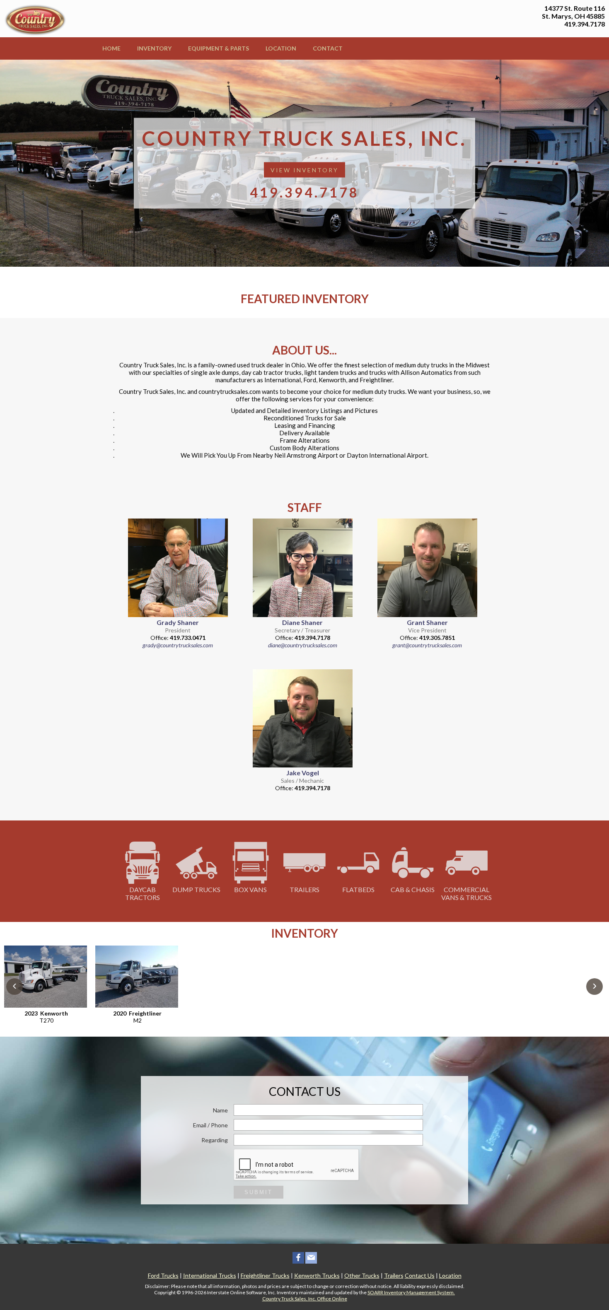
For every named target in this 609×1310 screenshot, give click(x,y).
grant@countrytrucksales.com (427, 645)
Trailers (304, 889)
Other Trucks (361, 1275)
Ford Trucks (163, 1275)
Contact (328, 48)
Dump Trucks (196, 889)
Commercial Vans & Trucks (466, 893)
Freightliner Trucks (265, 1275)
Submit (258, 1192)
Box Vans (250, 889)
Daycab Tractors (142, 893)
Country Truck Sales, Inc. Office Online (304, 1299)
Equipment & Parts (218, 48)
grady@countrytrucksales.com (178, 645)
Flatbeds (358, 889)
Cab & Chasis (413, 889)
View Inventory (304, 170)
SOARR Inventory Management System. (411, 1292)
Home (111, 48)
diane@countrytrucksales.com (302, 645)
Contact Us (420, 1275)
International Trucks (209, 1275)
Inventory (154, 48)
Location (281, 48)
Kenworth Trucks (317, 1275)
